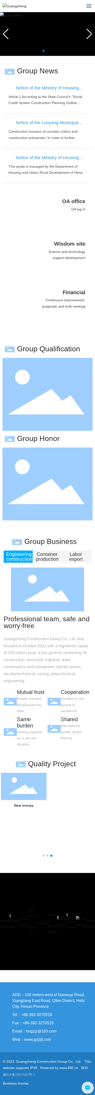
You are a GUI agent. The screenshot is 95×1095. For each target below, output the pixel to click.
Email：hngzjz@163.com (34, 1031)
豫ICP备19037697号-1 (19, 1075)
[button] (44, 51)
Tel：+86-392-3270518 (32, 1015)
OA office (73, 201)
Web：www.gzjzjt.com (31, 1039)
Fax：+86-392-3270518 (33, 1023)
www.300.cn (68, 1068)
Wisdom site (69, 244)
